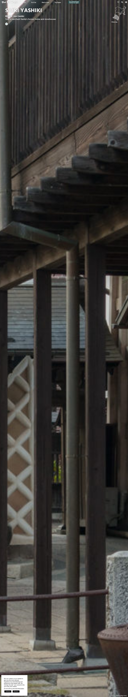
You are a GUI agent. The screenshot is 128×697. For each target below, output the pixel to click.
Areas (24, 2)
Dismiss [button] (16, 691)
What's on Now (45, 2)
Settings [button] (8, 691)
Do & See (33, 2)
